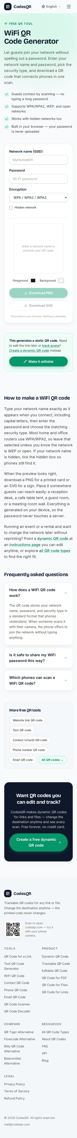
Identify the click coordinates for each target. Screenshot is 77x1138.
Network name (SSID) (26, 151)
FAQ (45, 1046)
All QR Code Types (55, 1032)
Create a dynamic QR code (29, 350)
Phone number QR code (29, 750)
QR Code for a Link (17, 956)
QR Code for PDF (54, 978)
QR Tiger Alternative (19, 1032)
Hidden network (25, 207)
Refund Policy (14, 1098)
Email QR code (23, 759)
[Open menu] (69, 6)
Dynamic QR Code (55, 956)
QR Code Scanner (17, 1004)
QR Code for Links (55, 992)
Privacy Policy (14, 1084)
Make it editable (41, 361)
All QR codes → (52, 759)
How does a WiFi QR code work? (32, 593)
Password (17, 170)
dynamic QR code (52, 538)
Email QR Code (15, 997)
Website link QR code (27, 720)
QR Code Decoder (17, 1011)
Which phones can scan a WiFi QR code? (32, 680)
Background (48, 280)
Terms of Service (16, 1091)
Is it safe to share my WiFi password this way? (32, 658)
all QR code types (54, 551)
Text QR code (22, 730)
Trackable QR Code (56, 964)
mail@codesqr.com (17, 1124)
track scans (50, 345)
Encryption (17, 189)
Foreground (20, 280)
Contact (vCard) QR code (30, 740)
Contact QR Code (16, 983)
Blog (45, 1060)
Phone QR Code (15, 990)
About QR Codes (54, 1039)
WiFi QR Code (14, 976)
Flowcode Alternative (19, 1039)
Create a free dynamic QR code (36, 842)
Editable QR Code (54, 971)
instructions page (24, 545)
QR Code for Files (55, 985)
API (44, 1053)
